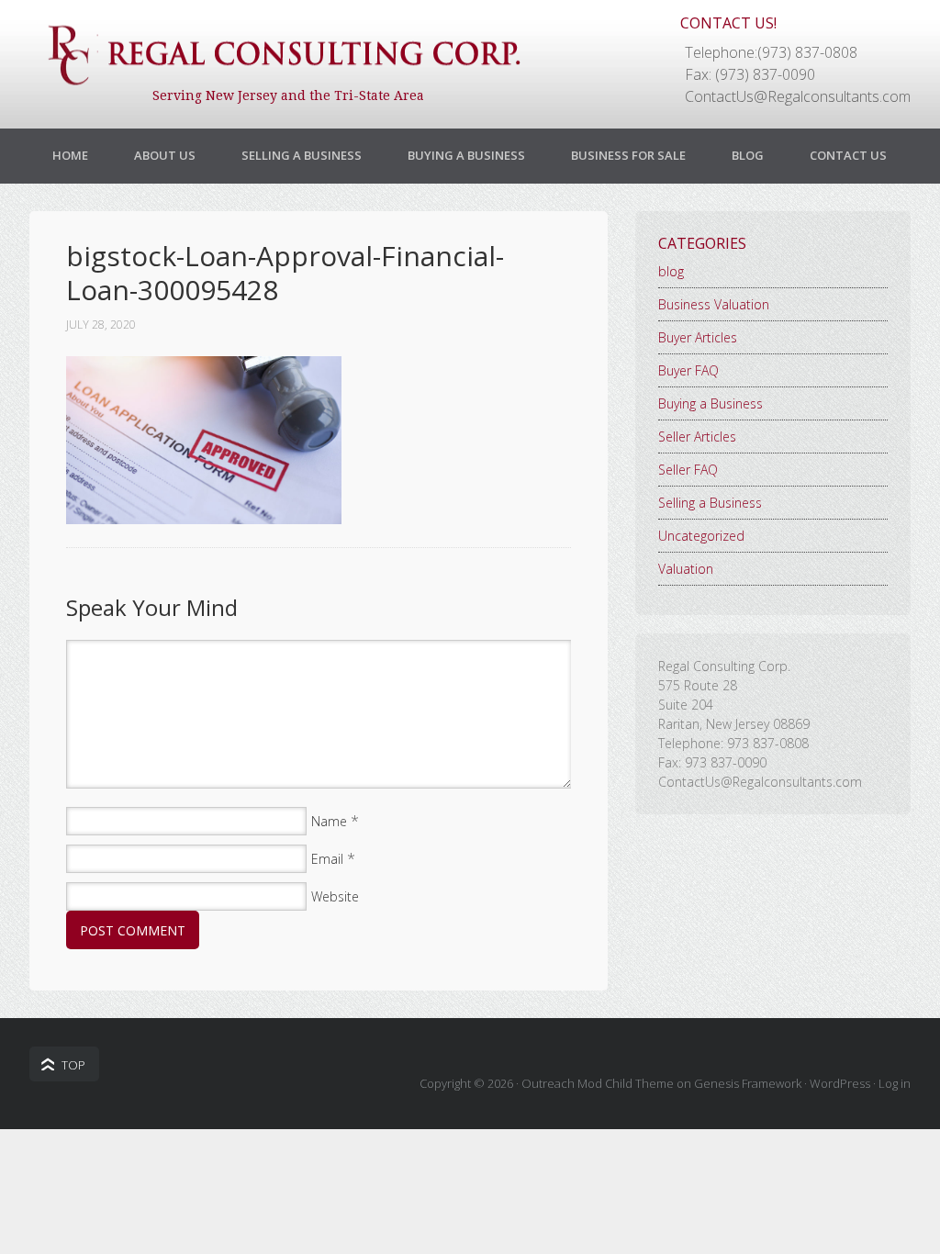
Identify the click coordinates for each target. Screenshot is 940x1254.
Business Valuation (713, 304)
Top (73, 1065)
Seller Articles (697, 436)
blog (671, 271)
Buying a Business (466, 155)
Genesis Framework (747, 1083)
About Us (165, 155)
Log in (894, 1083)
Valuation (685, 568)
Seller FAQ (688, 469)
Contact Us (848, 155)
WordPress (840, 1083)
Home (70, 155)
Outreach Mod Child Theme (597, 1083)
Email (327, 859)
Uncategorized (701, 535)
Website (335, 896)
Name (329, 821)
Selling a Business (301, 155)
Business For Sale (628, 155)
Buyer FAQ (688, 370)
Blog (748, 155)
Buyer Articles (697, 337)
